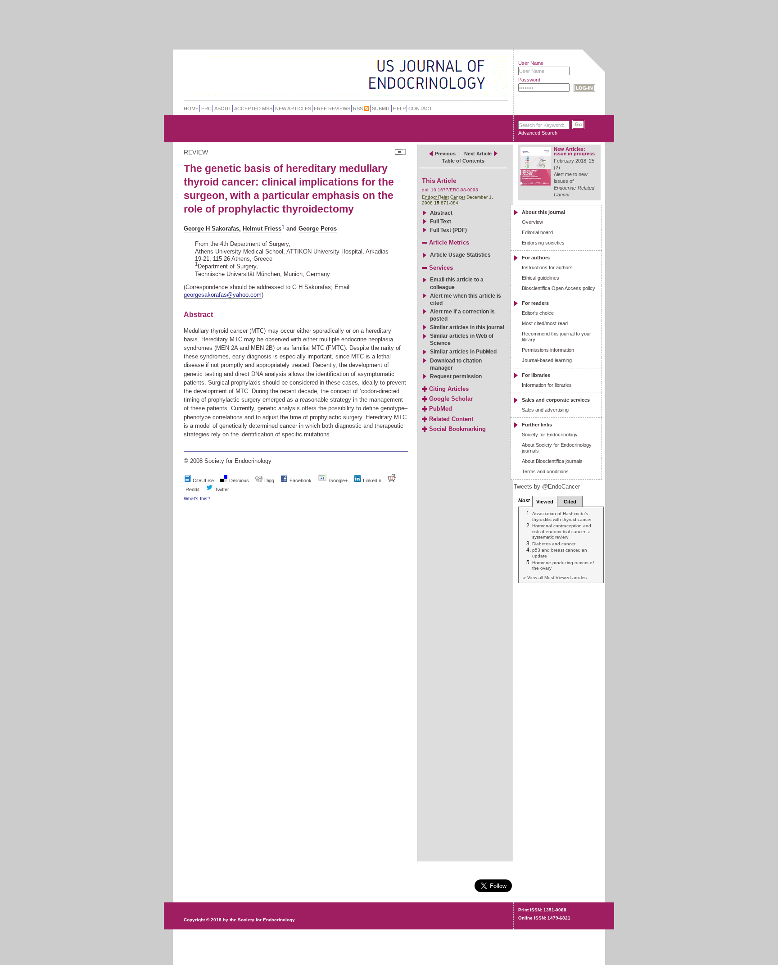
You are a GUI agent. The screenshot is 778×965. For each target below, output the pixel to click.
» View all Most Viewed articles (555, 577)
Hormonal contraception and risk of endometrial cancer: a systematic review (561, 531)
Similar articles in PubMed (463, 351)
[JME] (478, 75)
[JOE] (478, 62)
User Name (530, 63)
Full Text (440, 221)
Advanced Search (537, 133)
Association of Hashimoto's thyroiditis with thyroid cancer (562, 516)
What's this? (197, 498)
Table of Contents (463, 160)
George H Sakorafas (211, 228)
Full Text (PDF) (448, 230)
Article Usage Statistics (460, 255)
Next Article (478, 153)
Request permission (456, 376)
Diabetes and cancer (553, 543)
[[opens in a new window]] (284, 480)
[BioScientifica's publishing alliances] (338, 942)
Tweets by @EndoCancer (547, 486)
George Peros (318, 228)
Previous (445, 153)
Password (529, 79)
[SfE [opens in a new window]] (185, 885)
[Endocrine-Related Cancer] (326, 74)
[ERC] (478, 87)
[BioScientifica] (496, 75)
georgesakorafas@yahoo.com (223, 294)
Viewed (544, 501)
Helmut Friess (262, 228)
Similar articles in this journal (467, 327)
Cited (570, 501)
